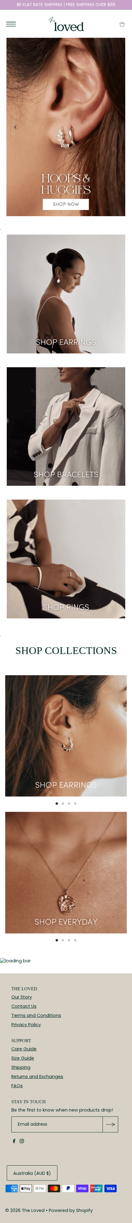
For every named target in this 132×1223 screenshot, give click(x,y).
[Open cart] (122, 24)
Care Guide (24, 1049)
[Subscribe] (110, 1124)
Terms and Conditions (36, 1015)
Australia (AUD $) (32, 1173)
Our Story (21, 997)
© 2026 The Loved (25, 1210)
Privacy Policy (26, 1025)
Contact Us (24, 1006)
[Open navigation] (11, 24)
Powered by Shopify (71, 1210)
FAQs (17, 1086)
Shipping (20, 1067)
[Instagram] (22, 1141)
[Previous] (16, 127)
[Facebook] (14, 1141)
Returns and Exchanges (37, 1076)
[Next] (116, 127)
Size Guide (22, 1058)
